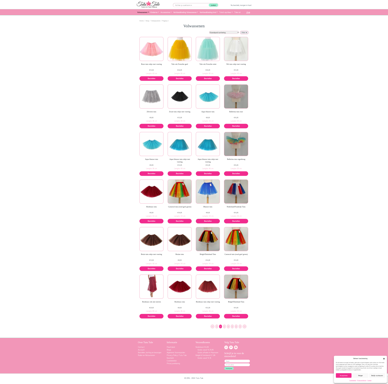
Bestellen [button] (151, 78)
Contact (369, 380)
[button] (384, 358)
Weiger (360, 375)
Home (141, 20)
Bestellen (179, 78)
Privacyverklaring (361, 380)
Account (141, 349)
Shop (147, 20)
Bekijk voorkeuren (377, 375)
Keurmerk (170, 357)
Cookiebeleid (352, 380)
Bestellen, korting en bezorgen (149, 352)
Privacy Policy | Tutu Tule (177, 355)
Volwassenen (155, 20)
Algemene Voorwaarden (176, 352)
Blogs (169, 349)
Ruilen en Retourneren (146, 355)
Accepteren (344, 375)
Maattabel (171, 347)
